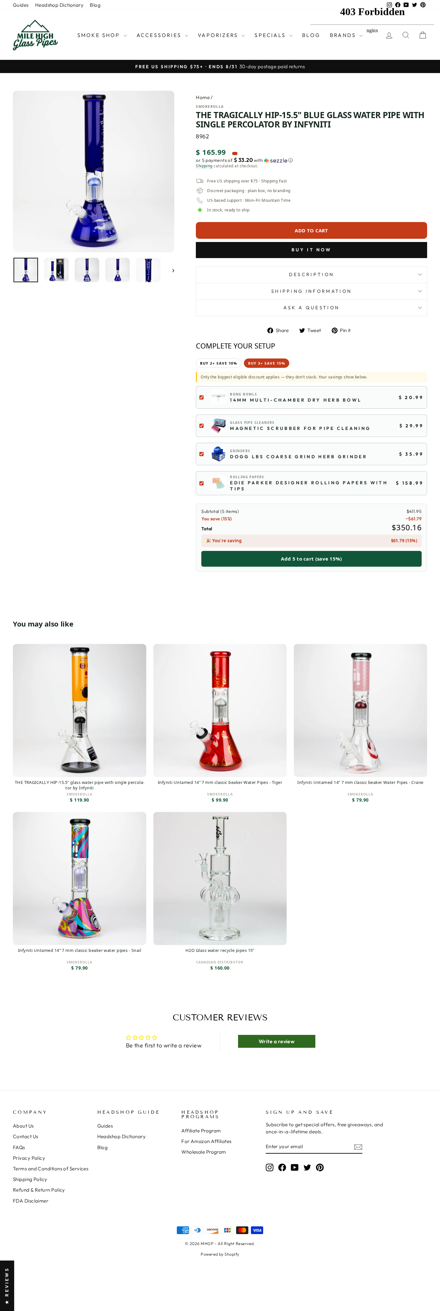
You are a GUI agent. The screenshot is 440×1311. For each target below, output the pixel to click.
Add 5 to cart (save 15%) (311, 558)
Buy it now (312, 250)
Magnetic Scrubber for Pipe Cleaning (300, 428)
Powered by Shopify (220, 1254)
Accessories (160, 35)
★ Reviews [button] (7, 1285)
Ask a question (311, 308)
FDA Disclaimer (30, 1201)
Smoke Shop (99, 35)
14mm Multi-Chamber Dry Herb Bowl (296, 400)
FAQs (19, 1147)
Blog (95, 5)
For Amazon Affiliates (206, 1141)
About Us (23, 1126)
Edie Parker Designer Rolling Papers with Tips (309, 485)
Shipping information (311, 291)
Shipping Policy (30, 1179)
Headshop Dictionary (59, 5)
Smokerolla (210, 106)
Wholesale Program (203, 1152)
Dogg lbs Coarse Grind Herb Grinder (298, 457)
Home (203, 97)
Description (311, 274)
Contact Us (25, 1136)
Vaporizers (219, 35)
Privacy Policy (29, 1158)
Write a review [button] (276, 1041)
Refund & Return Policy (39, 1190)
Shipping (204, 166)
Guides (21, 5)
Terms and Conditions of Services (50, 1169)
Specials (271, 35)
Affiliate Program (201, 1131)
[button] (311, 160)
